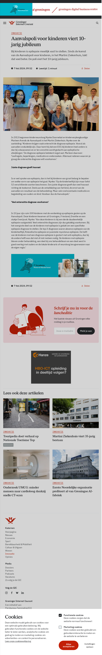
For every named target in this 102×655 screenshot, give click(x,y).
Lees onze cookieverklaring (18, 641)
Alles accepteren (67, 645)
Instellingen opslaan (88, 645)
